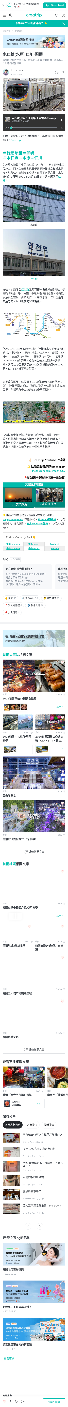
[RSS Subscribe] (16, 1402)
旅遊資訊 (19, 31)
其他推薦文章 (36, 852)
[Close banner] (3, 5)
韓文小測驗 (54, 1401)
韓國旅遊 (7, 31)
